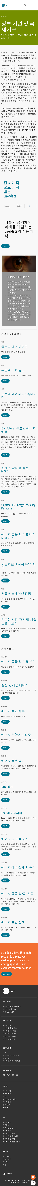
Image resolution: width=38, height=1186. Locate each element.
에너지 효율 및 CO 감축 (17, 893)
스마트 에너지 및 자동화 (11, 1142)
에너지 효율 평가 (13, 760)
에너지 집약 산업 (9, 1133)
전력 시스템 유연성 (9, 1036)
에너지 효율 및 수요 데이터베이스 (18, 536)
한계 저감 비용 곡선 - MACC (15, 469)
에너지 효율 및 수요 (10, 1028)
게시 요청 (6, 1156)
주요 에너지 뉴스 (13, 370)
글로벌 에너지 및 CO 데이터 (19, 395)
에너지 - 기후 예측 (9, 1009)
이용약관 (17, 1180)
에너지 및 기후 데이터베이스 (13, 1006)
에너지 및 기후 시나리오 (11, 1061)
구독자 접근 (7, 1159)
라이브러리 (7, 1091)
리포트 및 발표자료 (9, 1099)
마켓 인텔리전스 (8, 1012)
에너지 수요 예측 (13, 711)
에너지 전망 (7, 1102)
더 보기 (5, 357)
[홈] (6, 5)
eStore (5, 1107)
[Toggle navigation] (34, 5)
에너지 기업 (7, 1122)
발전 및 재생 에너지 (14, 685)
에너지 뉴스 (7, 1093)
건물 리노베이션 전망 (16, 593)
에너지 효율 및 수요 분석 (18, 661)
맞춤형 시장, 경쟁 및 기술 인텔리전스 (18, 621)
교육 (4, 1052)
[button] (25, 5)
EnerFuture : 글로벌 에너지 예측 (18, 430)
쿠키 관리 (30, 1180)
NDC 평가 (7, 787)
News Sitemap (15, 1182)
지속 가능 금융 (8, 1128)
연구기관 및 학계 (9, 1139)
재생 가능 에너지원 (9, 1033)
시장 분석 (6, 1058)
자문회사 (6, 1125)
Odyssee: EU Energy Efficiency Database (18, 506)
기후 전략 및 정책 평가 (11, 1055)
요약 (4, 1096)
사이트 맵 (24, 1182)
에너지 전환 (7, 1025)
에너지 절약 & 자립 (9, 1031)
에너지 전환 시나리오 (16, 734)
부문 (6, 16)
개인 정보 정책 (9, 1180)
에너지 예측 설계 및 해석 (18, 867)
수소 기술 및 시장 (9, 1039)
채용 (4, 1165)
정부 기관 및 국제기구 (10, 1136)
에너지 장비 (7, 1130)
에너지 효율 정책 (13, 922)
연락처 (8, 974)
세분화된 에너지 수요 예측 (18, 565)
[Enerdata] (9, 991)
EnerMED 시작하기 (13, 813)
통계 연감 (6, 1105)
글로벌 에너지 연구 (14, 346)
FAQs (23, 1180)
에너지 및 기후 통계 (14, 839)
